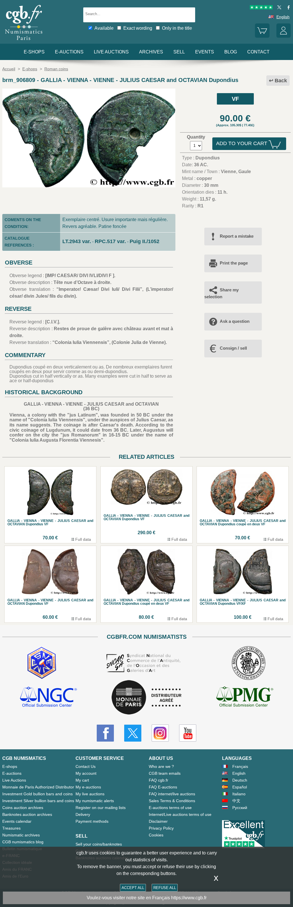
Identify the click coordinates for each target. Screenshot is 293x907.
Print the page (234, 263)
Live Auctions (14, 780)
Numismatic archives (21, 835)
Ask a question (235, 321)
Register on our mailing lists (101, 807)
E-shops (34, 51)
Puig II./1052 (144, 241)
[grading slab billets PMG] (244, 697)
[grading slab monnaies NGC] (48, 697)
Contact (258, 51)
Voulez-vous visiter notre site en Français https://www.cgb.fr (147, 897)
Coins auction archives (22, 807)
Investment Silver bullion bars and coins (38, 800)
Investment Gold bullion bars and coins (37, 794)
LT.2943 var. (76, 241)
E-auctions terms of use (170, 807)
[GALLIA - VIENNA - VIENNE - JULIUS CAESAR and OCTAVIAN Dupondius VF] (88, 185)
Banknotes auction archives (27, 814)
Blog (230, 51)
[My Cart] (262, 36)
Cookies (156, 835)
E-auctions (69, 51)
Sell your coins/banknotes (99, 844)
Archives (151, 51)
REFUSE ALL (164, 888)
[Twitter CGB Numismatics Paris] (132, 733)
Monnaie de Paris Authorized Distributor (38, 787)
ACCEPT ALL (133, 888)
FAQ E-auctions (163, 787)
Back (281, 80)
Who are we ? (161, 766)
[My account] (283, 36)
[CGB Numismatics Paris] (23, 41)
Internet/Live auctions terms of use (180, 814)
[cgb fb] (287, 8)
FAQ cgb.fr (158, 780)
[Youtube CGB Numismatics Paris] (187, 733)
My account (86, 773)
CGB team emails (165, 773)
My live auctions (90, 794)
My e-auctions (88, 787)
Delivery (83, 814)
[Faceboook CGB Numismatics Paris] (105, 733)
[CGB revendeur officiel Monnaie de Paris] (146, 697)
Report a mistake (237, 236)
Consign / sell (233, 348)
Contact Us (86, 766)
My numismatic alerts (95, 800)
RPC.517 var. (110, 241)
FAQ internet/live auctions (172, 794)
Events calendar (16, 821)
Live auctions (111, 51)
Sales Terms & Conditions (172, 800)
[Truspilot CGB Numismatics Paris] (261, 8)
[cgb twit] (278, 8)
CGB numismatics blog (22, 842)
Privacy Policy (161, 828)
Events (204, 51)
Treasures (11, 828)
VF (235, 99)
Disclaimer (158, 821)
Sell (179, 51)
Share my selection (221, 293)
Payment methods (92, 821)
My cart (82, 780)
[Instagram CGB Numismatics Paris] (160, 733)
